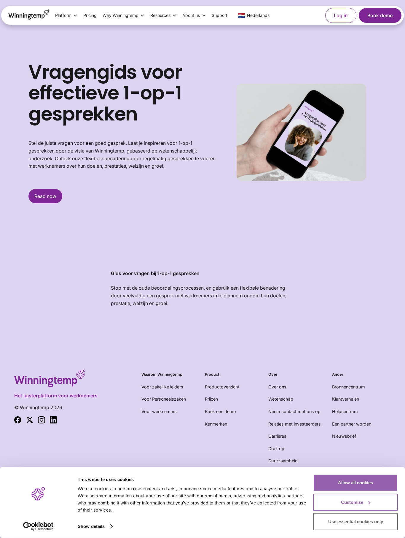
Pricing (90, 15)
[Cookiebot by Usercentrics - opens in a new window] (38, 526)
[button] (66, 15)
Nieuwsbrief (344, 436)
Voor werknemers (159, 411)
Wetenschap (280, 398)
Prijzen (211, 398)
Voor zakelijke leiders (162, 386)
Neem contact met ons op (294, 411)
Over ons (277, 386)
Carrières (277, 436)
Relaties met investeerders (294, 423)
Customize (352, 501)
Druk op (276, 448)
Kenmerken (216, 423)
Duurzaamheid (283, 460)
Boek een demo (220, 411)
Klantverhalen (345, 398)
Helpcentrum (345, 411)
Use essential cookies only (355, 521)
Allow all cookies (355, 482)
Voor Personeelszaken (163, 398)
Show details (91, 526)
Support (219, 15)
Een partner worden (351, 423)
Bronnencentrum (348, 386)
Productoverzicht (222, 386)
